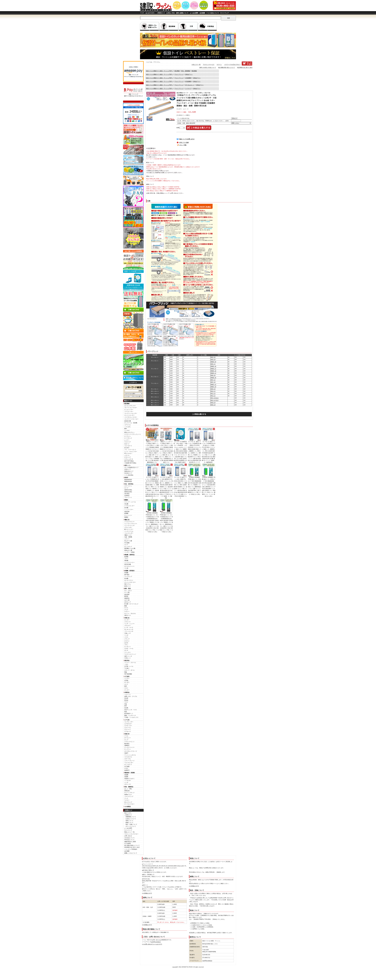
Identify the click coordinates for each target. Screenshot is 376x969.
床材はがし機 (128, 550)
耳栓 (125, 704)
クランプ (126, 639)
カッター (126, 620)
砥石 (125, 686)
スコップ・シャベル (130, 502)
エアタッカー (128, 725)
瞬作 (125, 428)
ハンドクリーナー (129, 562)
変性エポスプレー (129, 432)
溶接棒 (126, 776)
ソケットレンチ (128, 631)
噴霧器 (126, 517)
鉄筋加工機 (127, 421)
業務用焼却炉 (128, 481)
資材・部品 (127, 588)
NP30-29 (213, 402)
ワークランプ (128, 576)
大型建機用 (188, 78)
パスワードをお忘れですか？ (232, 64)
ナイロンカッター (129, 505)
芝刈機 (126, 507)
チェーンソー (128, 515)
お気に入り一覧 (196, 64)
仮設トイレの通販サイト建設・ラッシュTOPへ (159, 71)
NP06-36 (213, 375)
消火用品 (126, 493)
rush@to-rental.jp (156, 942)
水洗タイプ (127, 469)
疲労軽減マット (128, 713)
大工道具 (126, 676)
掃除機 (126, 560)
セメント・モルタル (130, 613)
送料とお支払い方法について (207, 67)
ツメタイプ (188, 88)
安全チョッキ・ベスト (130, 709)
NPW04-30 (213, 362)
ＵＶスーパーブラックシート (132, 434)
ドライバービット (129, 741)
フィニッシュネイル (130, 755)
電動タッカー (128, 535)
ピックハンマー (128, 409)
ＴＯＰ (142, 13)
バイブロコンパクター (130, 417)
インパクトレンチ (129, 525)
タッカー (126, 690)
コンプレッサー (128, 722)
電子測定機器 (128, 674)
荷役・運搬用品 (128, 786)
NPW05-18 (213, 366)
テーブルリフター (129, 804)
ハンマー (126, 678)
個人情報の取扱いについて (132, 845)
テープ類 (126, 592)
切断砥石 (126, 745)
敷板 (125, 606)
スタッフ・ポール (129, 670)
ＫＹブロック (128, 438)
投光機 (126, 578)
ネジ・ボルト (128, 590)
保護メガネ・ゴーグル (130, 696)
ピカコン (126, 641)
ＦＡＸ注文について (213, 13)
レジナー (126, 440)
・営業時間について (130, 816)
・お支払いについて (130, 818)
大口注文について (129, 838)
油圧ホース (127, 615)
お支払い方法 (170, 13)
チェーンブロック (129, 792)
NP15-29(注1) (215, 398)
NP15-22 (213, 395)
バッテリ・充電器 (129, 552)
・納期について (128, 822)
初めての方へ (128, 813)
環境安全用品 (128, 491)
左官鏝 (126, 680)
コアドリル (127, 425)
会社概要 (202, 13)
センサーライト (128, 580)
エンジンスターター (130, 582)
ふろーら (126, 455)
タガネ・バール (128, 648)
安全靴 (126, 708)
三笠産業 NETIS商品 (130, 463)
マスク (126, 702)
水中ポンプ (127, 602)
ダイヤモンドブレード (130, 751)
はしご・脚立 (128, 789)
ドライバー (127, 622)
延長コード (127, 586)
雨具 (125, 711)
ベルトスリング (128, 796)
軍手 (125, 706)
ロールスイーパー (129, 566)
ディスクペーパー (129, 747)
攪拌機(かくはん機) (129, 548)
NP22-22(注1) (215, 400)
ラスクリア (127, 442)
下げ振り (126, 668)
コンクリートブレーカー (131, 419)
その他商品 (127, 806)
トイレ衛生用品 (128, 475)
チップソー (127, 749)
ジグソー (126, 539)
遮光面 (126, 700)
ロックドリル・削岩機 (130, 423)
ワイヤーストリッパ (130, 654)
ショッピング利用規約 (130, 849)
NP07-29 (213, 382)
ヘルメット (127, 694)
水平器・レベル (128, 666)
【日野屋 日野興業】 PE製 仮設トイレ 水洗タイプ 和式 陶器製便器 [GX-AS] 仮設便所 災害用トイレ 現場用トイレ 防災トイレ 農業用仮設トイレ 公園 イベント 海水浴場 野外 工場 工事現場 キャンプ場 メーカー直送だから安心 (194, 486)
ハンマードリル (128, 531)
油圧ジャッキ (128, 656)
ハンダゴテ (127, 780)
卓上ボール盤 (128, 541)
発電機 (126, 572)
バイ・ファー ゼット (130, 449)
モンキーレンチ (128, 629)
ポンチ (126, 650)
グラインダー (128, 527)
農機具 (126, 500)
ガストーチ (127, 784)
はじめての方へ (150, 13)
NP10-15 (213, 391)
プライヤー (127, 625)
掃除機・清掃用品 (129, 554)
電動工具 (126, 519)
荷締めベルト (128, 794)
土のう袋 (126, 600)
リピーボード (128, 445)
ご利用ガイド (161, 13)
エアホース (127, 731)
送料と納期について (182, 13)
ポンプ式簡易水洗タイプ (131, 467)
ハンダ (126, 782)
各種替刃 (126, 770)
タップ (126, 739)
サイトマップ (224, 13)
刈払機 (126, 504)
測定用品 (126, 660)
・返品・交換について (130, 824)
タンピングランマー (130, 405)
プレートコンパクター (130, 407)
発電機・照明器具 (129, 570)
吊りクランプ (128, 802)
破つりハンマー (128, 529)
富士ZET (126, 447)
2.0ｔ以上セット (189, 85)
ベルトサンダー (128, 533)
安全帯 (126, 698)
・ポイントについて (130, 826)
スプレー (126, 611)
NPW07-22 (213, 384)
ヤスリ (126, 688)
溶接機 (126, 775)
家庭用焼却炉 (128, 479)
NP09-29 (213, 389)
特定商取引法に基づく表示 (132, 847)
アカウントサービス (208, 64)
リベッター (127, 652)
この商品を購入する (199, 414)
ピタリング (127, 457)
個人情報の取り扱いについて (226, 67)
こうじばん (127, 426)
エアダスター (128, 724)
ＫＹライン (127, 436)
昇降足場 (126, 790)
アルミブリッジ (178, 74)
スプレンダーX (128, 459)
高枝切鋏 (126, 511)
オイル (126, 607)
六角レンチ (127, 633)
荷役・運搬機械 (185, 71)
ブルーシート (128, 497)
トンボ (126, 635)
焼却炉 (126, 477)
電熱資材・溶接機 (129, 772)
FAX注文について (129, 839)
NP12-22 (213, 393)
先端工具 (126, 734)
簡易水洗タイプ (128, 471)
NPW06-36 (213, 377)
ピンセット (127, 646)
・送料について (128, 820)
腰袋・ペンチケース (130, 715)
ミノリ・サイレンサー (130, 451)
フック (126, 798)
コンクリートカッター (130, 413)
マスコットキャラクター (131, 834)
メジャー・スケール (130, 662)
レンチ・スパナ (128, 627)
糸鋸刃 (126, 753)
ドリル (126, 736)
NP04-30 (213, 359)
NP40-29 (213, 405)
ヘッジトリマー (128, 509)
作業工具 (126, 618)
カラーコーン (128, 486)
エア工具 (126, 720)
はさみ (126, 642)
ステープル (127, 759)
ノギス (126, 664)
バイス (126, 637)
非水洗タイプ (128, 473)
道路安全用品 (128, 490)
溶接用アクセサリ (129, 778)
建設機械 (126, 403)
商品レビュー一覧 (129, 832)
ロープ (126, 488)
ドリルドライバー (129, 521)
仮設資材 (126, 594)
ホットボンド (128, 546)
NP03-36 (213, 357)
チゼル (126, 768)
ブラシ (126, 644)
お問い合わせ (128, 836)
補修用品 (126, 598)
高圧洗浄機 (127, 564)
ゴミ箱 (126, 568)
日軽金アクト (189, 74)
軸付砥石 (126, 743)
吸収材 (126, 596)
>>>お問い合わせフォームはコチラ (152, 944)
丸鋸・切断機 (128, 537)
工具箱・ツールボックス (131, 717)
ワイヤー (126, 800)
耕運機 (126, 513)
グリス (126, 609)
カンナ (126, 544)
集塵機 (126, 556)
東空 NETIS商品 (129, 461)
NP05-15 (213, 364)
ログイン (219, 64)
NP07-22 (213, 380)
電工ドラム (127, 584)
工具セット (127, 658)
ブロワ (126, 558)
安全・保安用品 (128, 484)
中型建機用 (188, 81)
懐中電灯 (126, 574)
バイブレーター (128, 411)
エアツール (127, 727)
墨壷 (125, 672)
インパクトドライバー (130, 523)
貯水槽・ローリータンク (131, 604)
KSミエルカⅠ (128, 453)
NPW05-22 (213, 368)
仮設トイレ (127, 465)
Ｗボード (126, 444)
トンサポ (126, 430)
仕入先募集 (127, 843)
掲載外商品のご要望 (130, 841)
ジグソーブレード (129, 760)
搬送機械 (194, 71)
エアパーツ (127, 729)
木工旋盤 (126, 542)
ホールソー (127, 738)
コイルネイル (128, 757)
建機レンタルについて (130, 853)
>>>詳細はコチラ (147, 893)
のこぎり (126, 682)
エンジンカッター (129, 415)
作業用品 (126, 692)
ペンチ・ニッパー (129, 623)
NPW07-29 (213, 386)
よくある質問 (194, 13)
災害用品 (126, 495)
